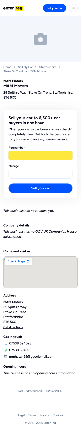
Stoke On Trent (13, 71)
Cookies (58, 415)
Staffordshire (47, 67)
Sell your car (55, 8)
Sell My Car (25, 67)
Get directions (13, 327)
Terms (32, 415)
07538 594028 (20, 343)
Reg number (17, 147)
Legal (21, 415)
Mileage (14, 166)
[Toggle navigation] (74, 8)
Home (7, 67)
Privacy (44, 415)
